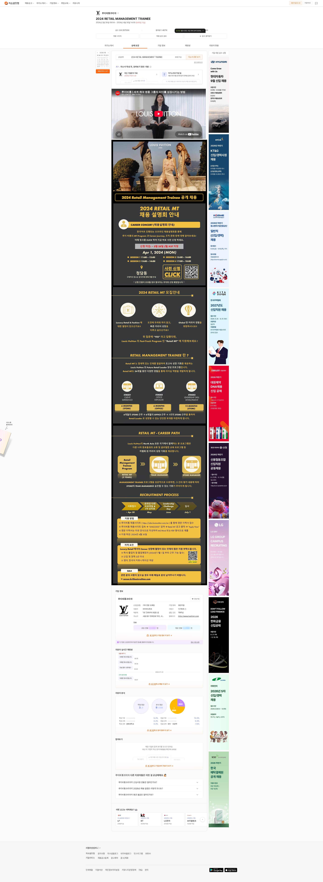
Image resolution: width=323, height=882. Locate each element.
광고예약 (114, 858)
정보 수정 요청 (195, 642)
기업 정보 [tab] (161, 45)
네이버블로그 (126, 853)
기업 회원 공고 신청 (219, 53)
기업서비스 (307, 3)
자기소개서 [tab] (109, 45)
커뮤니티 (76, 3)
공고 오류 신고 (198, 62)
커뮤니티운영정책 (129, 870)
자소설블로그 (112, 853)
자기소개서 (40, 3)
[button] (138, 77)
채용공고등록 (103, 858)
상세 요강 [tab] (135, 45)
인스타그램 (138, 853)
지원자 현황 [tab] (214, 45)
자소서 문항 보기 (194, 57)
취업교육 (64, 3)
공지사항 (101, 853)
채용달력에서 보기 (103, 71)
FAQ (140, 870)
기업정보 (53, 3)
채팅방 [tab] (187, 45)
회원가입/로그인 (295, 3)
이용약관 (99, 870)
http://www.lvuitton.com (188, 616)
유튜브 (148, 853)
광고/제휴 (124, 858)
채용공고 (28, 3)
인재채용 (89, 870)
